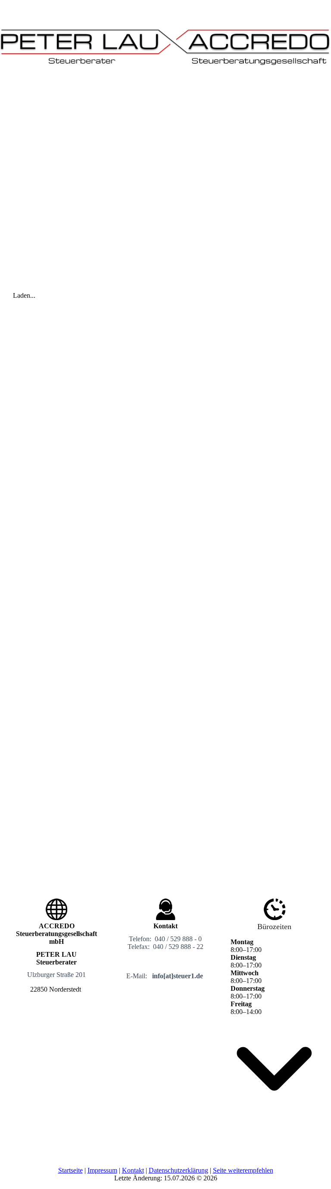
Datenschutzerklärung (178, 1170)
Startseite (70, 1170)
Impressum (102, 1170)
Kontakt (133, 1170)
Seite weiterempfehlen (243, 1170)
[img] (165, 41)
